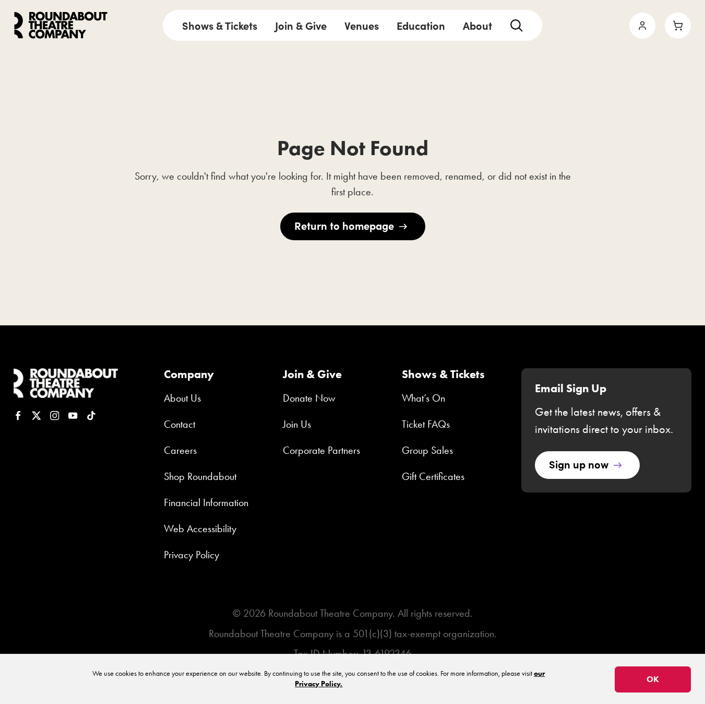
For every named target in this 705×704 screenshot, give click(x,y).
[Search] (516, 25)
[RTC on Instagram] (54, 415)
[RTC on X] (36, 415)
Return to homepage (344, 225)
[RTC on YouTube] (73, 415)
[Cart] (678, 26)
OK (653, 679)
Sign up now (578, 464)
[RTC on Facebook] (18, 415)
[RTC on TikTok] (91, 415)
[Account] (642, 26)
